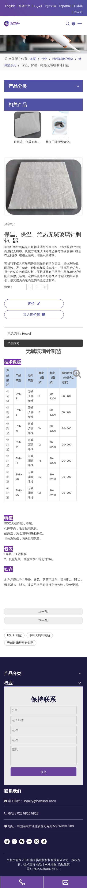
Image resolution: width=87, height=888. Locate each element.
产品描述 (13, 343)
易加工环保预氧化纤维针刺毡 (59, 142)
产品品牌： (14, 333)
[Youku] (14, 841)
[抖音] (44, 841)
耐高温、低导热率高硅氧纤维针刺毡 (27, 142)
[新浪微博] (7, 841)
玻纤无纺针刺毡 (39, 635)
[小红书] (29, 841)
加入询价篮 (31, 314)
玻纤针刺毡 (14, 635)
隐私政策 (64, 864)
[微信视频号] (36, 841)
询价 (31, 303)
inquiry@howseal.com (40, 801)
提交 (43, 772)
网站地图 (50, 864)
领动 (39, 864)
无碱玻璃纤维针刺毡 (20, 643)
